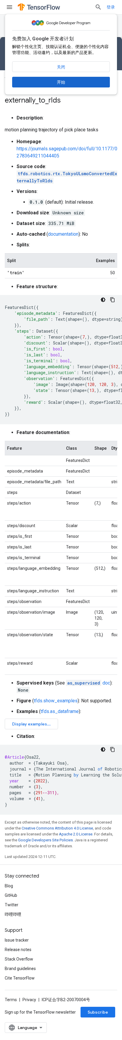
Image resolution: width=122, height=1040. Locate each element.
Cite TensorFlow (20, 978)
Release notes (18, 949)
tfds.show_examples (56, 701)
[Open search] (98, 7)
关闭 (61, 67)
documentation (63, 234)
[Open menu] (9, 7)
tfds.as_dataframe (60, 711)
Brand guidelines (20, 968)
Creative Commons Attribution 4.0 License (57, 828)
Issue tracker (17, 940)
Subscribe (98, 1012)
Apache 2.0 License (75, 834)
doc (88, 683)
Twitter (11, 904)
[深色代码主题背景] (103, 299)
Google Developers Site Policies (45, 840)
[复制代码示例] (112, 299)
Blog (9, 885)
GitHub (11, 895)
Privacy (29, 999)
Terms (11, 999)
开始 (61, 82)
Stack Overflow (19, 959)
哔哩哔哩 (13, 914)
